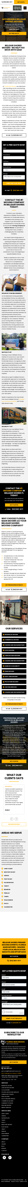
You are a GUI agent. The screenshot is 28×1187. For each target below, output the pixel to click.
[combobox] (5, 164)
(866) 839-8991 (14, 29)
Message (5, 173)
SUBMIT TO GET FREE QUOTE (14, 1018)
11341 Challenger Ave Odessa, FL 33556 (11, 1073)
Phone (4, 982)
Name (4, 148)
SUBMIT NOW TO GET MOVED (14, 183)
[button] (25, 7)
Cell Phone (6, 161)
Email (4, 989)
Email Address (6, 154)
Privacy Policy (15, 1181)
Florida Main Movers (10, 86)
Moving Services (7, 167)
